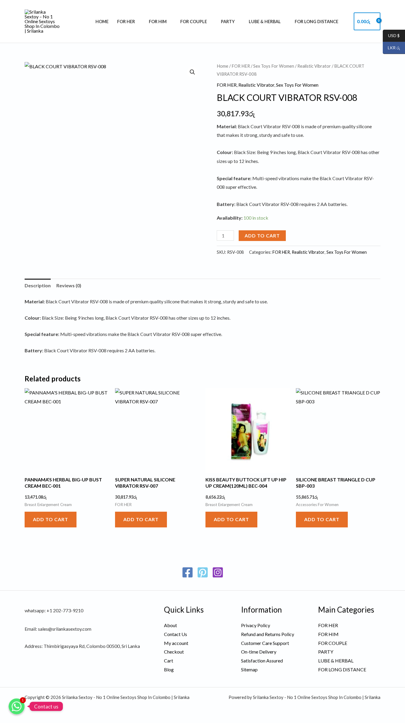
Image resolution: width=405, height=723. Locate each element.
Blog (169, 669)
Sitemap (249, 669)
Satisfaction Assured (262, 660)
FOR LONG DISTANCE (316, 21)
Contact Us (175, 634)
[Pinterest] (202, 572)
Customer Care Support (265, 643)
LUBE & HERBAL (265, 21)
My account (176, 643)
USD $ (391, 36)
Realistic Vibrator (314, 66)
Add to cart (262, 235)
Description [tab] (38, 285)
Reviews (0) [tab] (68, 285)
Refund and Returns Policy (267, 634)
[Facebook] (187, 572)
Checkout (174, 651)
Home (102, 21)
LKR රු (391, 48)
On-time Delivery (258, 651)
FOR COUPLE (193, 21)
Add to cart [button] (50, 519)
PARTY (228, 21)
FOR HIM (158, 21)
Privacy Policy (255, 625)
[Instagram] (218, 572)
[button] (192, 72)
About (170, 625)
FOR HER (126, 21)
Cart (168, 660)
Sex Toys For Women (273, 66)
